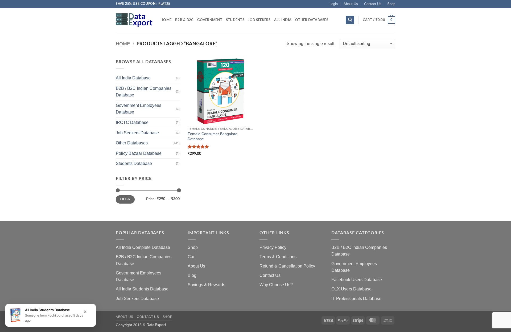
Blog (192, 275)
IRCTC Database (132, 122)
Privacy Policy (272, 247)
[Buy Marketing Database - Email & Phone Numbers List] (134, 20)
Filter (125, 199)
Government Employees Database (138, 109)
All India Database (133, 78)
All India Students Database (142, 289)
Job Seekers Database (137, 133)
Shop (391, 4)
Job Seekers (259, 20)
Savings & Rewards (206, 284)
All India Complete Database (143, 247)
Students (235, 20)
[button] (333, 4)
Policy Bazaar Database (139, 153)
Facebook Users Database (356, 279)
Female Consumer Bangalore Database (212, 136)
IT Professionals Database (356, 298)
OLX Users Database (351, 289)
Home (165, 20)
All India (282, 20)
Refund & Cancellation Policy (287, 266)
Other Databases (311, 20)
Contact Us (372, 4)
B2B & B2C (184, 20)
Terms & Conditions (277, 256)
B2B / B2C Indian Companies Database (143, 92)
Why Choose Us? (276, 284)
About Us (351, 4)
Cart (192, 256)
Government (209, 20)
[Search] (350, 20)
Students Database (134, 163)
